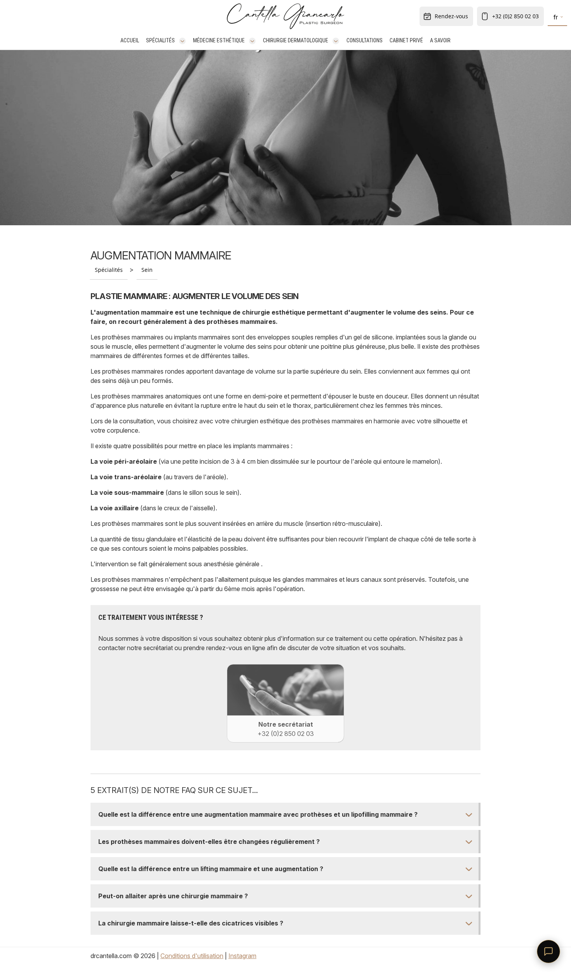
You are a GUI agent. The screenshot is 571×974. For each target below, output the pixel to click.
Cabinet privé (406, 40)
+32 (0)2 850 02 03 (515, 16)
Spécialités (160, 40)
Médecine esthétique (219, 40)
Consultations (364, 40)
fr (556, 17)
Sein (147, 269)
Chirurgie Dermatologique (295, 40)
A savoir (440, 40)
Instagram (242, 956)
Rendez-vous (451, 16)
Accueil (129, 40)
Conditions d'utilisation (191, 956)
